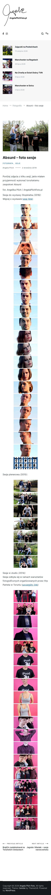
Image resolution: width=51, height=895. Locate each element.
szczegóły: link (30, 584)
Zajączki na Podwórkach (26, 47)
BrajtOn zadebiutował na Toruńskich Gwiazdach (14, 847)
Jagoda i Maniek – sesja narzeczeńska (37, 847)
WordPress (10, 890)
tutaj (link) (28, 199)
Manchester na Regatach (26, 60)
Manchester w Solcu (24, 85)
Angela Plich (8, 168)
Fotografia (8, 163)
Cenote (22, 888)
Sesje (17, 163)
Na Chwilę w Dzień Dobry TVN (29, 72)
